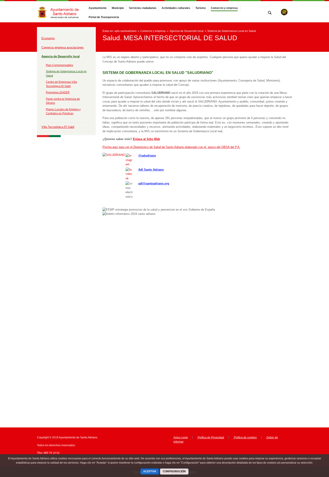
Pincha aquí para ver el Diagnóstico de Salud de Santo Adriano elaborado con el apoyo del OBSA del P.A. (171, 147)
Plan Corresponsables (59, 65)
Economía (48, 38)
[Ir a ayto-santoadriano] (61, 11)
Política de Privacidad (210, 437)
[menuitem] (98, 8)
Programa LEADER (58, 92)
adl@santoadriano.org (153, 183)
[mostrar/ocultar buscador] (270, 13)
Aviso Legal (180, 437)
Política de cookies (245, 437)
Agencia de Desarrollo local (60, 56)
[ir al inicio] (311, 450)
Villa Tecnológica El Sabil (57, 127)
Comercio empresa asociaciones (62, 47)
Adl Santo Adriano (151, 169)
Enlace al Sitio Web (146, 139)
